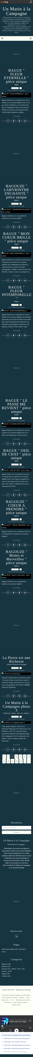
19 (21, 761)
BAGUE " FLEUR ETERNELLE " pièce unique (16, 76)
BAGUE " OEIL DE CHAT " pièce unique (16, 454)
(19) (6, 974)
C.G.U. (12, 1000)
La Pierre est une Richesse (16, 659)
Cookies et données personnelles (20, 1002)
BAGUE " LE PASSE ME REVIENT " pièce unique (16, 406)
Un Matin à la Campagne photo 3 (16, 706)
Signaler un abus (5, 1000)
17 (12, 761)
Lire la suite (16, 116)
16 (8, 761)
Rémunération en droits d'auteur (23, 1000)
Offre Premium (7, 1002)
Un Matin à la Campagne (16, 11)
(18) (6, 976)
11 (16, 757)
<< (4, 757)
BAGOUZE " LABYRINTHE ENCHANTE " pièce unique (16, 191)
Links (4, 952)
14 (29, 757)
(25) (6, 966)
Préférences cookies (16, 1004)
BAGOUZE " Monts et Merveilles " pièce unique (16, 557)
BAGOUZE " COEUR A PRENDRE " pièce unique (16, 507)
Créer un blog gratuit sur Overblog (9, 997)
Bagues (16, 84)
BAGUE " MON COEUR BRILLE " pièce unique (16, 237)
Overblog (27, 990)
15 (4, 761)
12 (20, 757)
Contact (27, 997)
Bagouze (16, 200)
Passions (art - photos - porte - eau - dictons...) (16, 713)
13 (24, 757)
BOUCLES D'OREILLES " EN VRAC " (14, 949)
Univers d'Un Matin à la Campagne (16, 664)
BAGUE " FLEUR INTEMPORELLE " (17, 292)
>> (29, 761)
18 (17, 761)
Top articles (21, 997)
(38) (6, 964)
